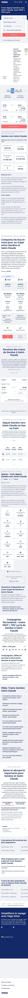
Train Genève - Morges (8, 850)
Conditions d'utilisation (8, 985)
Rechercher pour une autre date (14, 401)
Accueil (3, 904)
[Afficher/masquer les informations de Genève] (24, 829)
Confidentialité (5, 988)
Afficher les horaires (7, 170)
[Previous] (3, 448)
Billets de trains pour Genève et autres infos (13, 872)
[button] (8, 26)
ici (15, 412)
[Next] (24, 91)
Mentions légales (6, 982)
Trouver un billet (7, 150)
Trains (9, 904)
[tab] (7, 96)
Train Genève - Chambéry (8, 896)
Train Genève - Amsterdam (9, 893)
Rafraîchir (12, 373)
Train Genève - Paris (7, 847)
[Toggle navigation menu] (26, 2)
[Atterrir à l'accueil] (4, 2)
